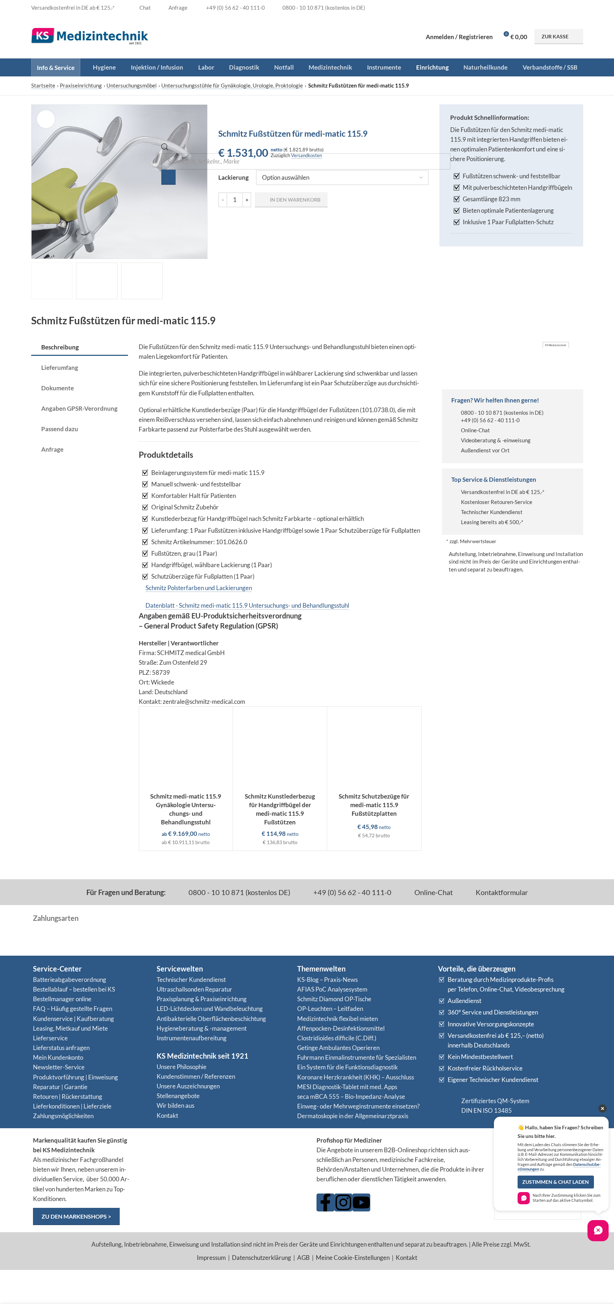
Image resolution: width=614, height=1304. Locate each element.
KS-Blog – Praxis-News (327, 979)
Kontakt (167, 1115)
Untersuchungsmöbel (131, 85)
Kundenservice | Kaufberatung (73, 1018)
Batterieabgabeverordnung (69, 979)
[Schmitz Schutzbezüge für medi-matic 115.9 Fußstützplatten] (374, 748)
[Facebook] (325, 1202)
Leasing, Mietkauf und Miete (70, 1028)
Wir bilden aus (175, 1105)
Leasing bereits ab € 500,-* (492, 522)
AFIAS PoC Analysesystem (332, 989)
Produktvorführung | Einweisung (75, 1077)
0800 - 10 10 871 (482, 412)
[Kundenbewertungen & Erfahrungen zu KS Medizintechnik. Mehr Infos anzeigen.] (223, 1163)
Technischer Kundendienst (492, 512)
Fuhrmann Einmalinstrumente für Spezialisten (356, 1057)
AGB (303, 1257)
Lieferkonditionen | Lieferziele (72, 1106)
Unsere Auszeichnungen (188, 1086)
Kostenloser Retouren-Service (496, 502)
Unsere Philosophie (181, 1066)
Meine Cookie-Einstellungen (353, 1257)
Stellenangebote (178, 1096)
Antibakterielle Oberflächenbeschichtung (211, 1018)
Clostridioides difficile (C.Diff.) (336, 1038)
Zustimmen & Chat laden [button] (555, 1182)
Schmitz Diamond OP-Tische (334, 999)
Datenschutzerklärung (261, 1257)
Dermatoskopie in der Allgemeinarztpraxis (352, 1116)
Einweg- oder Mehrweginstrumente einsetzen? (358, 1106)
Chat (144, 7)
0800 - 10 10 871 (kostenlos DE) (238, 892)
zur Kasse (555, 36)
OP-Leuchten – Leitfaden (330, 1008)
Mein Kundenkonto (58, 1057)
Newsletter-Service (59, 1067)
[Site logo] (90, 35)
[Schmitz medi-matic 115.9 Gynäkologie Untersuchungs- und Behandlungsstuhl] (186, 748)
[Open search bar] (164, 148)
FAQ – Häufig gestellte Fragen (72, 1008)
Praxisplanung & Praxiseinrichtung (202, 999)
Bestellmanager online (62, 999)
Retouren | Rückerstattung (67, 1096)
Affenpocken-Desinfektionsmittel (341, 1028)
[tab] (79, 347)
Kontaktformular (501, 892)
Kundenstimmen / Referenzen (196, 1076)
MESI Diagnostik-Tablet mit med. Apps (347, 1087)
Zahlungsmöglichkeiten (63, 1116)
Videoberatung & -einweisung (495, 440)
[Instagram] (343, 1202)
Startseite (43, 85)
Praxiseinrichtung (81, 85)
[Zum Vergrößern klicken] (46, 119)
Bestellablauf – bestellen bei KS (74, 989)
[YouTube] (361, 1202)
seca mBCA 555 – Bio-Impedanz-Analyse (351, 1096)
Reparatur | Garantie (60, 1087)
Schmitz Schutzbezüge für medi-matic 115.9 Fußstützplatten (374, 804)
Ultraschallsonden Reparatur (194, 989)
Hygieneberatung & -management (202, 1028)
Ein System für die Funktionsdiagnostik (347, 1067)
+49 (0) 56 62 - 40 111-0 (490, 420)
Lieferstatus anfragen (61, 1047)
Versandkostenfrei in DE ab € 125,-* (502, 492)
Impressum (211, 1257)
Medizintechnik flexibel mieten (337, 1018)
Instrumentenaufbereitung (192, 1038)
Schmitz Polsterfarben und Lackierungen (199, 588)
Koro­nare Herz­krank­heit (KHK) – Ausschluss (355, 1077)
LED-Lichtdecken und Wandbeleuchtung (210, 1008)
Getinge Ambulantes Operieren (338, 1047)
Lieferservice (50, 1038)
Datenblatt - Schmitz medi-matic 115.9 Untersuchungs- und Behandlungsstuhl (247, 605)
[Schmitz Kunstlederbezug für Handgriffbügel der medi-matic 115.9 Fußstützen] (280, 748)
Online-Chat (475, 430)
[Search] (168, 177)
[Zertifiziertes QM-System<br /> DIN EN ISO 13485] (447, 1106)
